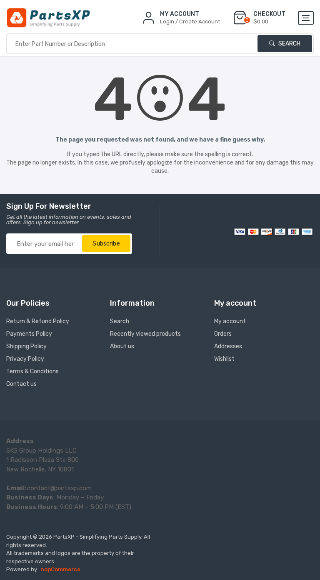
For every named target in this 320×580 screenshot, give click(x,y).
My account (230, 321)
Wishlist (224, 358)
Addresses (228, 346)
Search (288, 43)
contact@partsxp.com (59, 488)
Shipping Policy (26, 346)
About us (122, 346)
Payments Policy (29, 333)
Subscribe (106, 243)
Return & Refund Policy (37, 321)
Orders (223, 333)
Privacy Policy (25, 358)
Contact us (21, 384)
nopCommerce (60, 569)
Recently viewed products (145, 333)
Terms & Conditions (32, 371)
